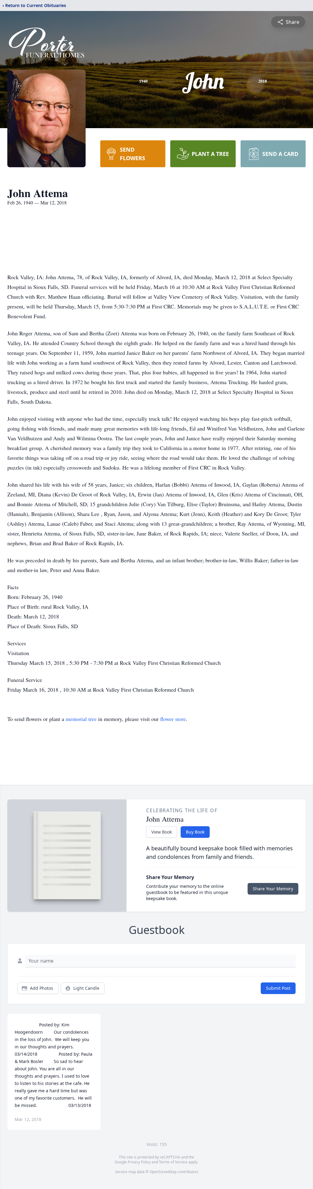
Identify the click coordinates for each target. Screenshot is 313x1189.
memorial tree (81, 718)
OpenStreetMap (163, 1171)
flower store (173, 718)
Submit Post (278, 988)
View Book (161, 832)
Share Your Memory (273, 889)
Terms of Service (173, 1162)
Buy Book (195, 832)
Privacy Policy (139, 1162)
